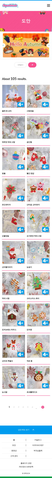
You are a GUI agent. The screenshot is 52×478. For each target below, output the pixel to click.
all (32, 65)
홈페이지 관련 (26, 463)
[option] (26, 45)
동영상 (14, 450)
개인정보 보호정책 (26, 467)
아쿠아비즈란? (37, 445)
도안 (14, 445)
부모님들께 (38, 450)
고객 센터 (14, 456)
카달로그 (38, 440)
